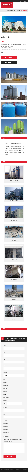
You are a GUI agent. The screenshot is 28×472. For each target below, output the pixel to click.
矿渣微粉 (7, 397)
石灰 (6, 388)
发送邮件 (9, 57)
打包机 (6, 429)
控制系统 (7, 432)
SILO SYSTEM (24, 10)
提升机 (6, 423)
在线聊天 (9, 62)
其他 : (5, 403)
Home (18, 10)
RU (20, 1)
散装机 (6, 426)
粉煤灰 (6, 385)
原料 (6, 400)
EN (25, 1)
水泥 (6, 382)
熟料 (6, 391)
